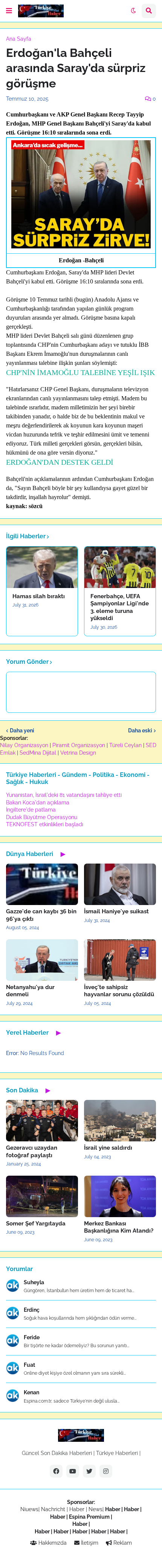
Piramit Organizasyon (78, 745)
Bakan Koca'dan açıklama (37, 802)
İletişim (88, 1543)
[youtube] (72, 1471)
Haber (77, 1509)
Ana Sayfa (18, 38)
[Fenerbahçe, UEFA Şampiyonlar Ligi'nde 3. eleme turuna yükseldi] (120, 567)
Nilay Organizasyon (24, 745)
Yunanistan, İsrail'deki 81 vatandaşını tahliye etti (64, 795)
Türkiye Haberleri (117, 1453)
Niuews (29, 1509)
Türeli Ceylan (125, 745)
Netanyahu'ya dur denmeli (30, 991)
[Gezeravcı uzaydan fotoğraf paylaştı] (42, 1120)
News (95, 1509)
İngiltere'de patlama (31, 810)
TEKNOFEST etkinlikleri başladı (44, 824)
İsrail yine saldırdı (108, 1147)
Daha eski (140, 730)
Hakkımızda (52, 1543)
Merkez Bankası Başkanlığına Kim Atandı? (118, 1227)
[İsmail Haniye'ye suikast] (120, 884)
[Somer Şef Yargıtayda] (42, 1196)
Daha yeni (22, 730)
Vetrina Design (78, 753)
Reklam (122, 1543)
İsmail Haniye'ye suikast (116, 911)
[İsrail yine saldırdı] (120, 1120)
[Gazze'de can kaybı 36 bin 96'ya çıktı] (42, 884)
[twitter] (89, 1471)
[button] (9, 11)
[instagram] (105, 1471)
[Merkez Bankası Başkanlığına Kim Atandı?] (120, 1196)
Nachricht (54, 1509)
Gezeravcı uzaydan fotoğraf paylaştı (31, 1151)
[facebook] (56, 1471)
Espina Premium (89, 1517)
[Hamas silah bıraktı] (42, 567)
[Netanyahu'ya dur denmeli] (42, 960)
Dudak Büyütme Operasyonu (41, 817)
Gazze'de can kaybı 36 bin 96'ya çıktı (41, 915)
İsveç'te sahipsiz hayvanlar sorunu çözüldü (119, 991)
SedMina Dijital (38, 753)
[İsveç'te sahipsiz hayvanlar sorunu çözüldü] (120, 960)
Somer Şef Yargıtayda (36, 1223)
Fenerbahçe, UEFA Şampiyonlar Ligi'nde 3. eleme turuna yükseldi (119, 607)
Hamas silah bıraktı (38, 596)
